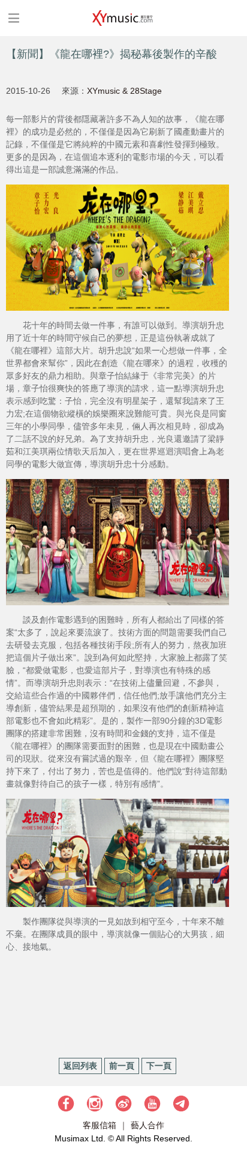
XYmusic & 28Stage (124, 91)
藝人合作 (147, 1125)
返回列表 (80, 1065)
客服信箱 (99, 1125)
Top (232, 1109)
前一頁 (121, 1065)
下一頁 (158, 1065)
